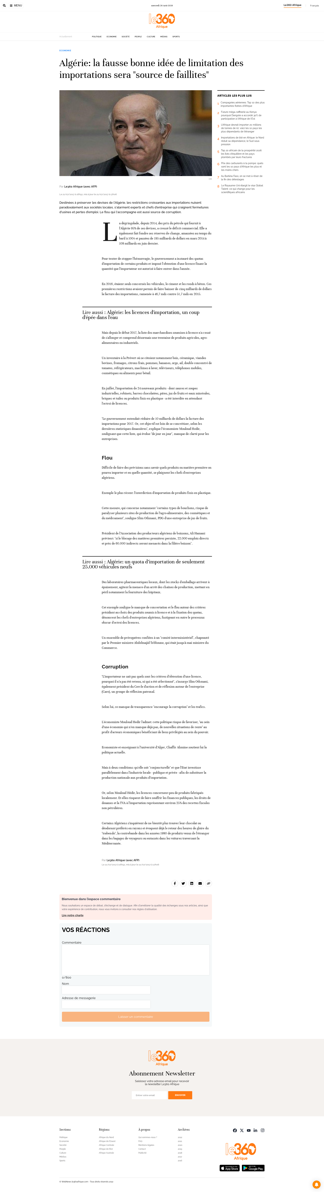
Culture (151, 37)
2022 (180, 1137)
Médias (163, 37)
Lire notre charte (73, 915)
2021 (180, 1141)
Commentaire (72, 942)
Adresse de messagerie (79, 998)
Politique (97, 37)
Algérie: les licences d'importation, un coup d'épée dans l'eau (141, 315)
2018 (180, 1153)
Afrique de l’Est (106, 1149)
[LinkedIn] (256, 1130)
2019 (180, 1149)
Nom (65, 983)
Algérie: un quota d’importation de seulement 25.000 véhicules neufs (143, 564)
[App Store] (230, 1167)
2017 (180, 1157)
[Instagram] (263, 1130)
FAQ (140, 1141)
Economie (112, 37)
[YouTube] (249, 1130)
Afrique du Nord (106, 1137)
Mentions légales (146, 1145)
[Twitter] (242, 1130)
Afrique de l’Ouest (107, 1141)
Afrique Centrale (106, 1145)
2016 (180, 1160)
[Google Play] (253, 1167)
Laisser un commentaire (135, 1016)
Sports (176, 37)
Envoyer (180, 1095)
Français (314, 5)
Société (126, 37)
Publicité (142, 1153)
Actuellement (65, 36)
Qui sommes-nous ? (147, 1137)
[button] (317, 1185)
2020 (180, 1145)
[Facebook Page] (235, 1130)
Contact (142, 1149)
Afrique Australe (106, 1153)
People (138, 37)
